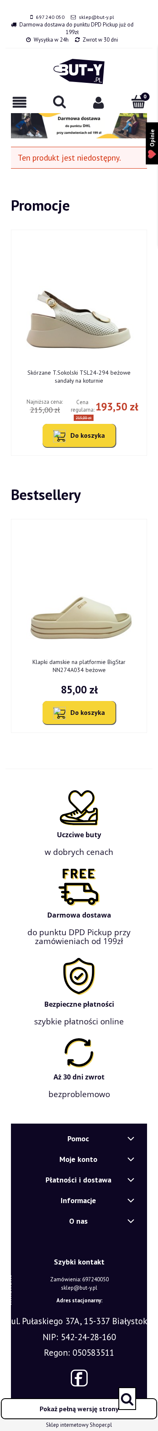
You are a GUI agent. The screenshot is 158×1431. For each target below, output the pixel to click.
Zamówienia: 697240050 (79, 1279)
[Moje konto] (99, 102)
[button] (20, 102)
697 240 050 (50, 17)
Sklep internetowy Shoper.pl (79, 1424)
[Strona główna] (79, 71)
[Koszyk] (138, 102)
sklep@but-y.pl (96, 17)
